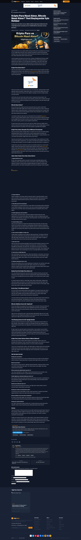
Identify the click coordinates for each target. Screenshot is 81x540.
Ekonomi (27, 1)
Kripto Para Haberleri (37, 519)
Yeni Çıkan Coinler (37, 524)
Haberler (22, 1)
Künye (60, 521)
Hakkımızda (61, 519)
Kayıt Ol (30, 527)
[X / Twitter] (31, 536)
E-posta (13, 479)
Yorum (12, 475)
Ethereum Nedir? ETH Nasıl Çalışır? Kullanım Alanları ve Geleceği (60, 13)
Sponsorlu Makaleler (37, 529)
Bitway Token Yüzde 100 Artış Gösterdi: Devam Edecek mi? (61, 20)
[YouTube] (36, 536)
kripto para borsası (34, 71)
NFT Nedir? (48, 524)
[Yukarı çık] (79, 538)
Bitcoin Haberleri (36, 521)
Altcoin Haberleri (36, 522)
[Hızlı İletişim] (45, 536)
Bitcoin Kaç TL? (36, 527)
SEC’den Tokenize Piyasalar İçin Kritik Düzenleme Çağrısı (61, 28)
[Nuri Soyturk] (12, 12)
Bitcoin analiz (45, 146)
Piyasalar (36, 1)
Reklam (60, 527)
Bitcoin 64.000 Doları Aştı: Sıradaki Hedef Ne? (60, 24)
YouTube (23, 455)
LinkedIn (32, 455)
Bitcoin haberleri (20, 149)
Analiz (32, 1)
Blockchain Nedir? (49, 521)
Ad (12, 477)
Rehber (41, 1)
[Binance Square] (50, 536)
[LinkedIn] (43, 536)
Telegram (19, 455)
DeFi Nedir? (48, 522)
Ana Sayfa (13, 10)
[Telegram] (33, 536)
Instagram (27, 455)
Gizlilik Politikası (61, 524)
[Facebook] (40, 536)
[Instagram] (38, 536)
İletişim (60, 522)
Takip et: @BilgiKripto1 (17, 432)
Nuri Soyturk (16, 12)
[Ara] (61, 1)
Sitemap (60, 529)
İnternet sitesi (13, 481)
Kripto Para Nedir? (49, 519)
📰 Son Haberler (66, 1)
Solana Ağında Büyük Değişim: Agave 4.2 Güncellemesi (61, 32)
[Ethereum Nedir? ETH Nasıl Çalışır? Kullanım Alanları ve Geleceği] (20, 497)
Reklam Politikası (57, 41)
